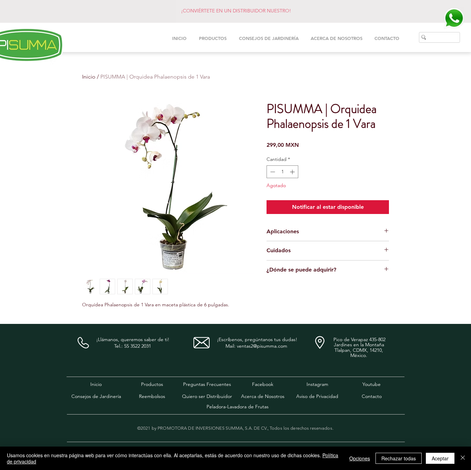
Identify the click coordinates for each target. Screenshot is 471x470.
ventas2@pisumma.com (262, 346)
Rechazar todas (398, 458)
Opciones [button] (359, 458)
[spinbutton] (282, 172)
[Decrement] (272, 172)
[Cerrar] (463, 458)
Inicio (89, 76)
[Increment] (293, 172)
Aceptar (440, 458)
